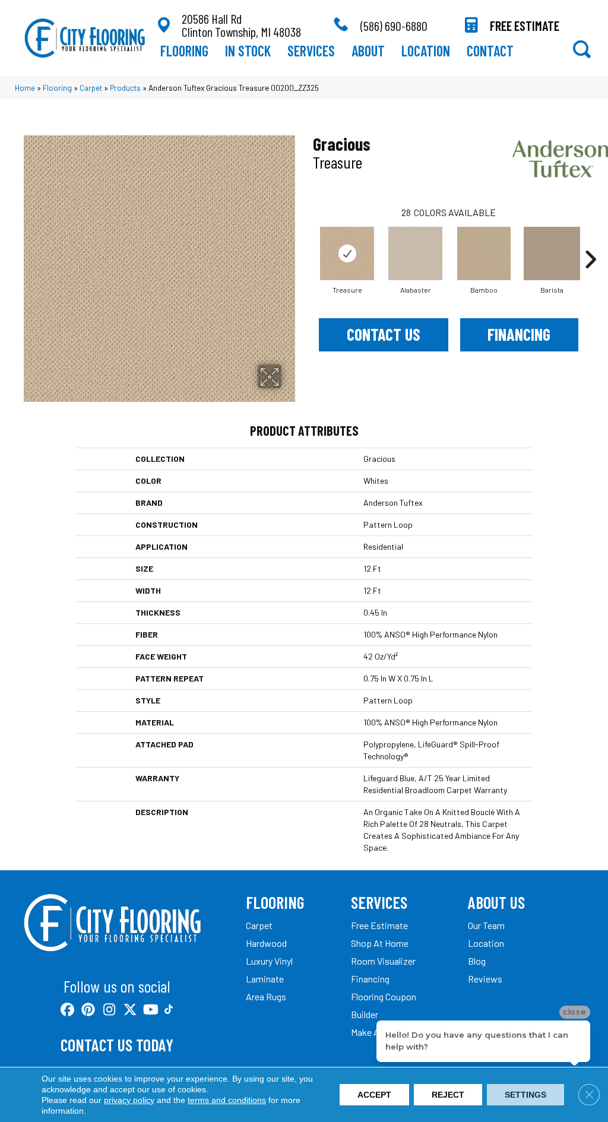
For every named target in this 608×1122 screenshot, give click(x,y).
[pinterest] (88, 1010)
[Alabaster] (415, 253)
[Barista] (552, 253)
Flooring (57, 88)
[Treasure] (347, 253)
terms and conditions (227, 1100)
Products (125, 88)
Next (590, 242)
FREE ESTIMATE (524, 25)
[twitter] (129, 1010)
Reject (448, 1094)
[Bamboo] (484, 253)
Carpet (91, 88)
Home (25, 88)
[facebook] (67, 1010)
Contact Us (383, 334)
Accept (374, 1094)
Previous (307, 242)
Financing (518, 334)
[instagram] (109, 1010)
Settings (525, 1094)
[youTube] (150, 1010)
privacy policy (129, 1100)
